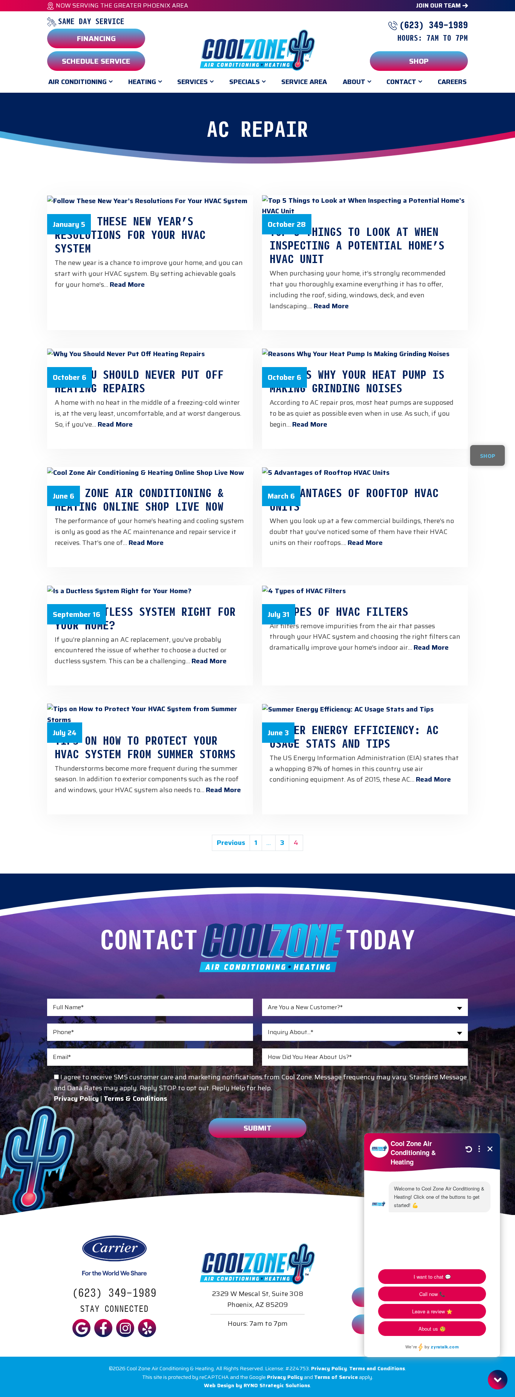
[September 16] (150, 590)
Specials (244, 82)
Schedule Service (96, 61)
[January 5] (150, 200)
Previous (231, 842)
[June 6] (150, 472)
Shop (419, 61)
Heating (142, 82)
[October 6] (150, 353)
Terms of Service (336, 1377)
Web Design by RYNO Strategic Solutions (257, 1385)
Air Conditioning (77, 82)
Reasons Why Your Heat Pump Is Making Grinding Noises (357, 380)
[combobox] (365, 1007)
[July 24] (150, 713)
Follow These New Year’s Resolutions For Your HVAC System (130, 234)
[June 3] (365, 709)
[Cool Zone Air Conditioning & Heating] (257, 49)
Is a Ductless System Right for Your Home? (145, 617)
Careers (452, 82)
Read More (127, 284)
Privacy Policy (329, 1368)
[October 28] (365, 205)
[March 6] (365, 472)
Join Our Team (439, 5)
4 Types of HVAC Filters (339, 610)
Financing (96, 38)
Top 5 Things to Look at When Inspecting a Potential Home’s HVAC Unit (357, 245)
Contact (401, 82)
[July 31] (365, 590)
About (354, 82)
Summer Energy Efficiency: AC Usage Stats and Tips (354, 736)
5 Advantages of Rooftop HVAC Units (354, 499)
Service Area (304, 82)
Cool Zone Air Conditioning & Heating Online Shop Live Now (139, 499)
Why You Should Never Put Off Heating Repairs (139, 380)
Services (192, 82)
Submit (257, 1128)
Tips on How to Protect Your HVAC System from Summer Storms (145, 746)
